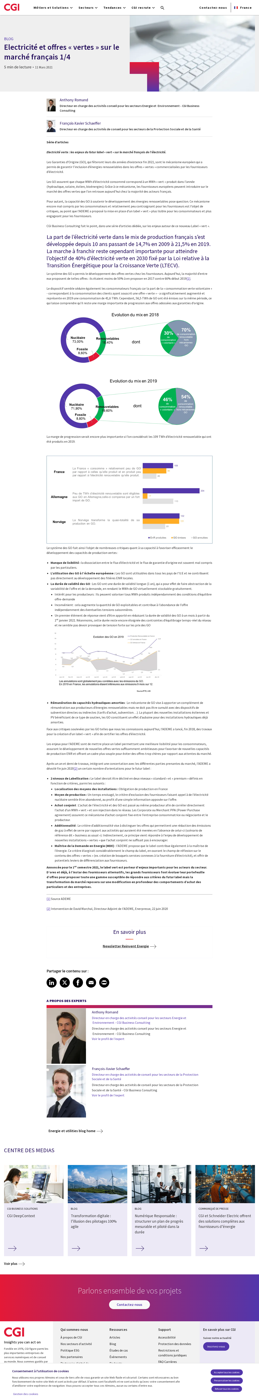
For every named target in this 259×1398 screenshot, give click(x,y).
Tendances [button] (112, 7)
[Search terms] (162, 8)
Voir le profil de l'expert (108, 1039)
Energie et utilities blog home (72, 1130)
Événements (118, 1357)
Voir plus (10, 1263)
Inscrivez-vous (216, 1346)
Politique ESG (70, 1350)
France (245, 7)
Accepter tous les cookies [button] (226, 1372)
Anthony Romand (74, 99)
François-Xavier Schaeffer (80, 123)
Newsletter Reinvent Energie (126, 946)
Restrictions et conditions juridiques (172, 1352)
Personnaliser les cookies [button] (226, 1380)
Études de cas (118, 1350)
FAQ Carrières (167, 1362)
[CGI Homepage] (11, 7)
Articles (114, 1337)
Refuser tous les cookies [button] (227, 1388)
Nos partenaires (72, 1357)
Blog (112, 1344)
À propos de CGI (71, 1337)
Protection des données (174, 1344)
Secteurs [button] (86, 7)
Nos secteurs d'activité (76, 1344)
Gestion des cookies (25, 1394)
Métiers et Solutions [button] (51, 7)
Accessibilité (167, 1337)
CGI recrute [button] (141, 7)
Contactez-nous (213, 7)
